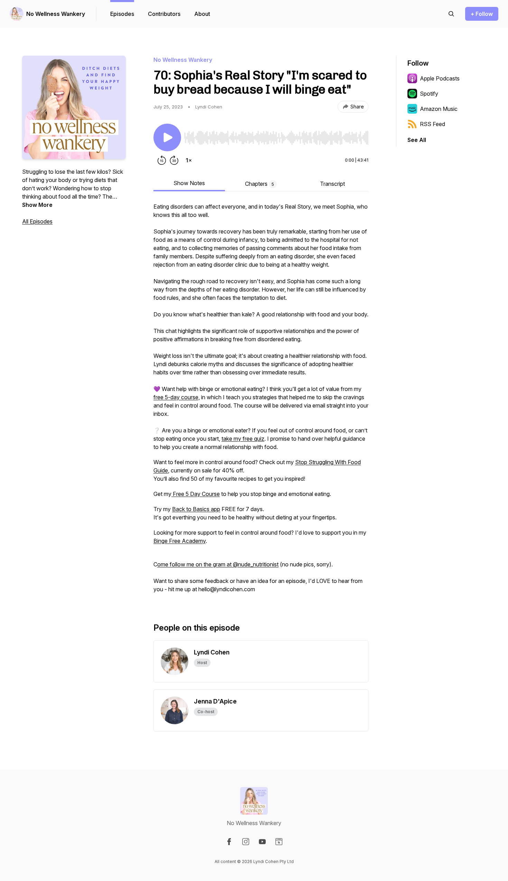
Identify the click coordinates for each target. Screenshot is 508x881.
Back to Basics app (196, 509)
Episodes (122, 13)
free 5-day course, (176, 397)
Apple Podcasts (440, 78)
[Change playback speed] (189, 160)
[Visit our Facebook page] (229, 841)
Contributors (164, 13)
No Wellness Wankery (55, 13)
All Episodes (37, 221)
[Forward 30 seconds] (174, 160)
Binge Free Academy (179, 540)
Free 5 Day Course (195, 493)
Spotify (429, 93)
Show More (37, 204)
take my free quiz (243, 438)
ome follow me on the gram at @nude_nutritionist (218, 564)
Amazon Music (439, 108)
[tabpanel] (260, 401)
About (202, 13)
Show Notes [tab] (189, 183)
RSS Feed (432, 124)
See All (416, 139)
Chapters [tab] (259, 183)
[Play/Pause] (167, 137)
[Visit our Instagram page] (245, 841)
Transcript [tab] (332, 183)
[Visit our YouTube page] (262, 841)
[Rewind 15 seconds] (162, 160)
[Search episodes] (451, 14)
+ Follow (482, 13)
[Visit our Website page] (278, 841)
